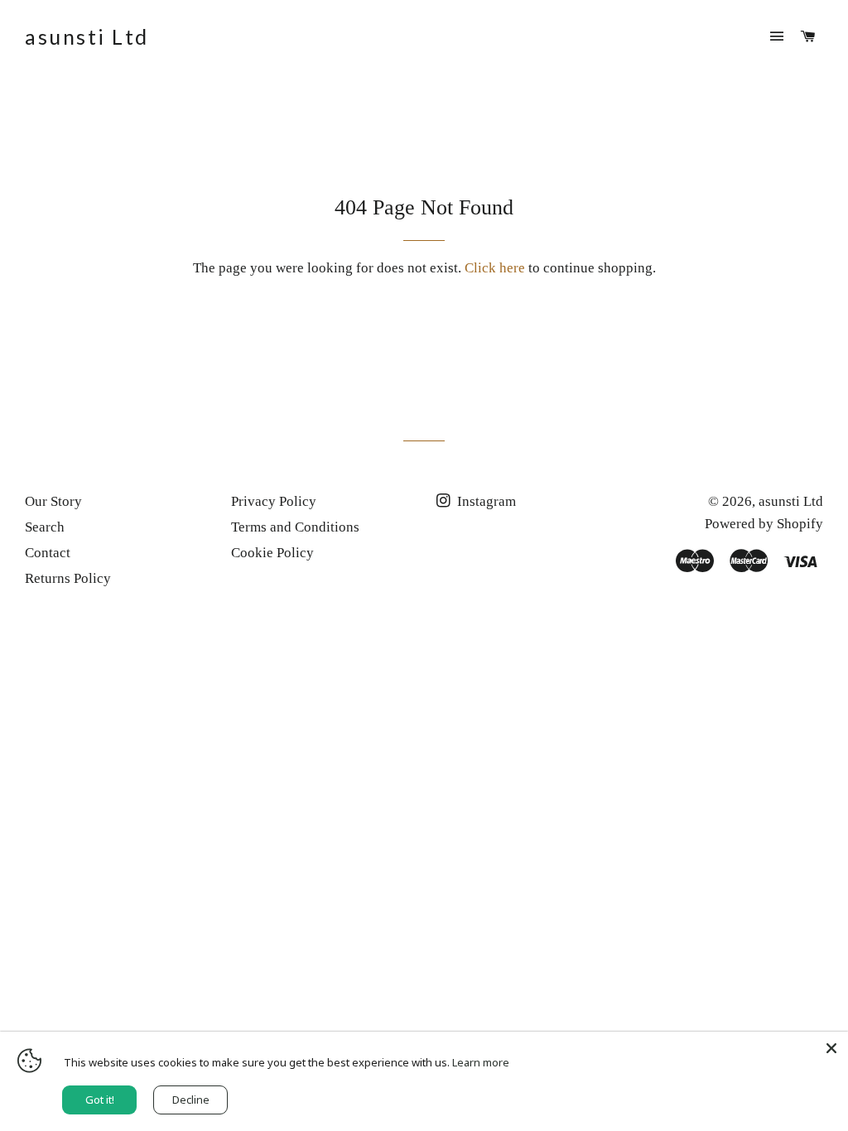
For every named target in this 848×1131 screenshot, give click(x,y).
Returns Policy (68, 578)
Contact (47, 553)
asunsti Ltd (87, 36)
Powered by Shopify (764, 524)
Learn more (480, 1062)
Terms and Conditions (295, 527)
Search (45, 527)
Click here (495, 268)
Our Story (53, 501)
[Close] (831, 1048)
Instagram (485, 501)
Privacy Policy (273, 501)
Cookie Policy (272, 553)
